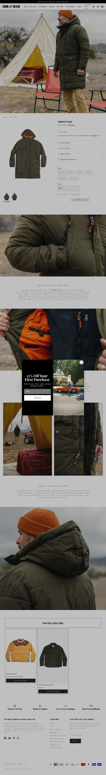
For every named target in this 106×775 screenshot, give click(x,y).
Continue (37, 398)
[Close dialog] (81, 362)
